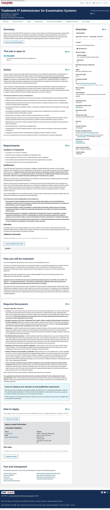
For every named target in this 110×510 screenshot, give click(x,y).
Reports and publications (53, 505)
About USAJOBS (5, 505)
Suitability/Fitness (80, 142)
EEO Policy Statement (6, 501)
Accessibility (13, 505)
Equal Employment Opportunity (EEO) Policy (48, 473)
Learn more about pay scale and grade (86, 83)
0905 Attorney (79, 107)
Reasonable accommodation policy (46, 477)
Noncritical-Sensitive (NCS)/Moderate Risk (87, 132)
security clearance (81, 136)
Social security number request (12, 480)
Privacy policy (42, 505)
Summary (5, 21)
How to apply (86, 21)
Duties (29, 21)
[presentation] (91, 48)
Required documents (72, 21)
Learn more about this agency (14, 42)
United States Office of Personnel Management (21, 496)
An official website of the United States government (13, 0)
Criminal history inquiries (10, 473)
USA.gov (73, 505)
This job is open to (17, 21)
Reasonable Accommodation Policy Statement (24, 501)
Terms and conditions (64, 505)
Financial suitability (9, 475)
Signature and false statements (45, 478)
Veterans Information (41, 501)
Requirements (39, 21)
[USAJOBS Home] (7, 3)
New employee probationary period (46, 475)
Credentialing (79, 141)
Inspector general (25, 505)
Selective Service (8, 478)
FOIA (18, 505)
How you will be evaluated (54, 21)
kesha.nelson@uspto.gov (11, 437)
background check (89, 135)
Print (93, 13)
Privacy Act (7, 477)
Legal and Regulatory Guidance (55, 501)
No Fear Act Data (34, 505)
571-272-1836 (8, 433)
